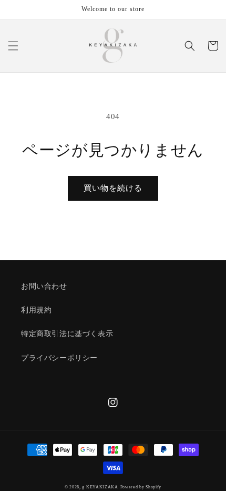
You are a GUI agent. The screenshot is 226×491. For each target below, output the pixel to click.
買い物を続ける (113, 188)
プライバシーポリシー (59, 358)
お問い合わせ (44, 286)
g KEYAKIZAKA (100, 487)
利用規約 (36, 310)
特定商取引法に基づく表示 (67, 334)
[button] (13, 45)
